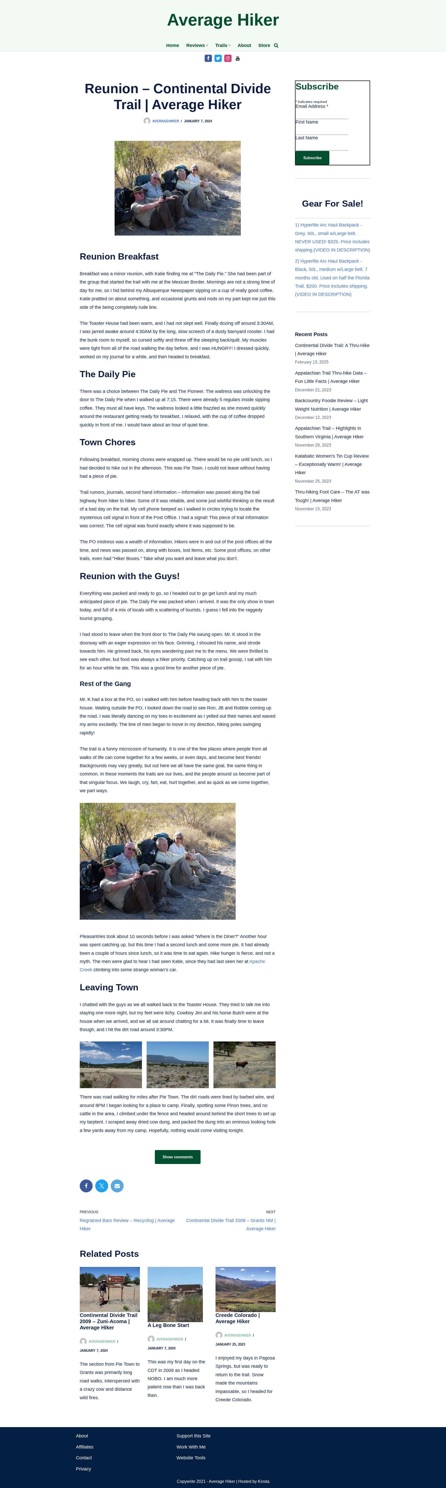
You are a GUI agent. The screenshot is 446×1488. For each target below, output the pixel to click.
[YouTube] (237, 58)
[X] (101, 1185)
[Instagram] (228, 58)
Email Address (312, 106)
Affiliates (84, 1447)
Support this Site (194, 1435)
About (244, 45)
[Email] (117, 1185)
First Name (307, 122)
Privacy (83, 1468)
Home (172, 45)
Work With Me (191, 1447)
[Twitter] (218, 58)
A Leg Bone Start (168, 1325)
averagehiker (165, 121)
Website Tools (191, 1457)
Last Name (307, 137)
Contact (84, 1457)
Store (264, 45)
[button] (207, 45)
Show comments (178, 1157)
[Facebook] (208, 58)
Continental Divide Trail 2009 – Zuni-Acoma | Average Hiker (109, 1321)
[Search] (276, 45)
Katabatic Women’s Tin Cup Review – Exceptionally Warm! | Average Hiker (332, 464)
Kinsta (263, 1481)
